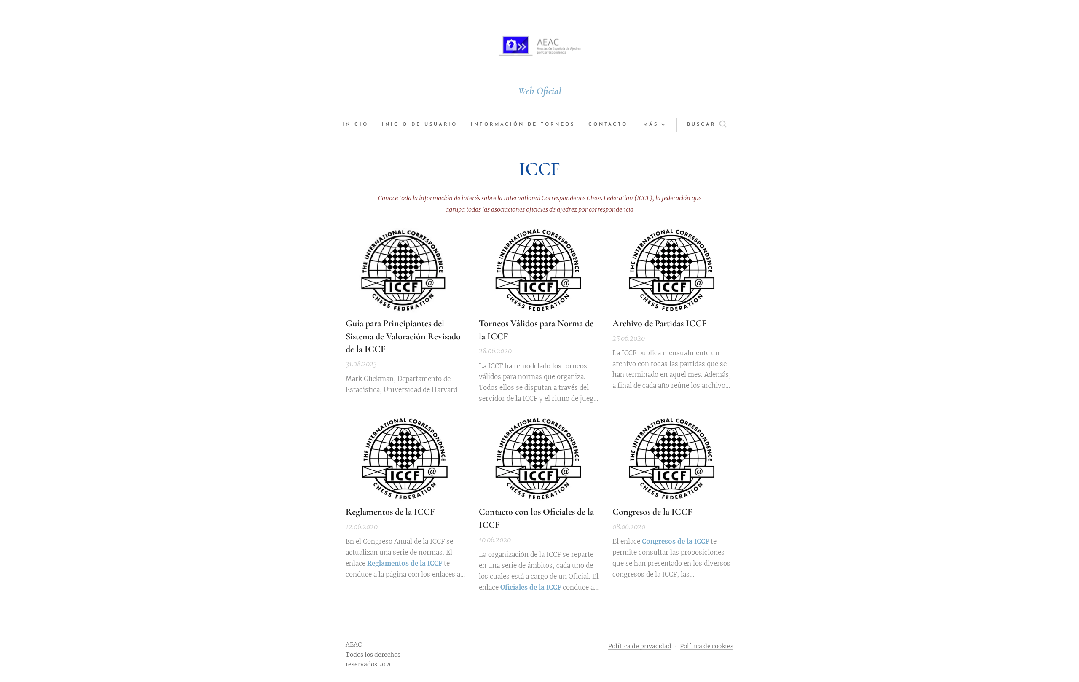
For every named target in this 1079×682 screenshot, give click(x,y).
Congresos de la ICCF (675, 541)
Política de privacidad (639, 646)
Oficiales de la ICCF (530, 587)
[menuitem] (358, 124)
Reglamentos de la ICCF (404, 563)
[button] (706, 124)
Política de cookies (706, 646)
